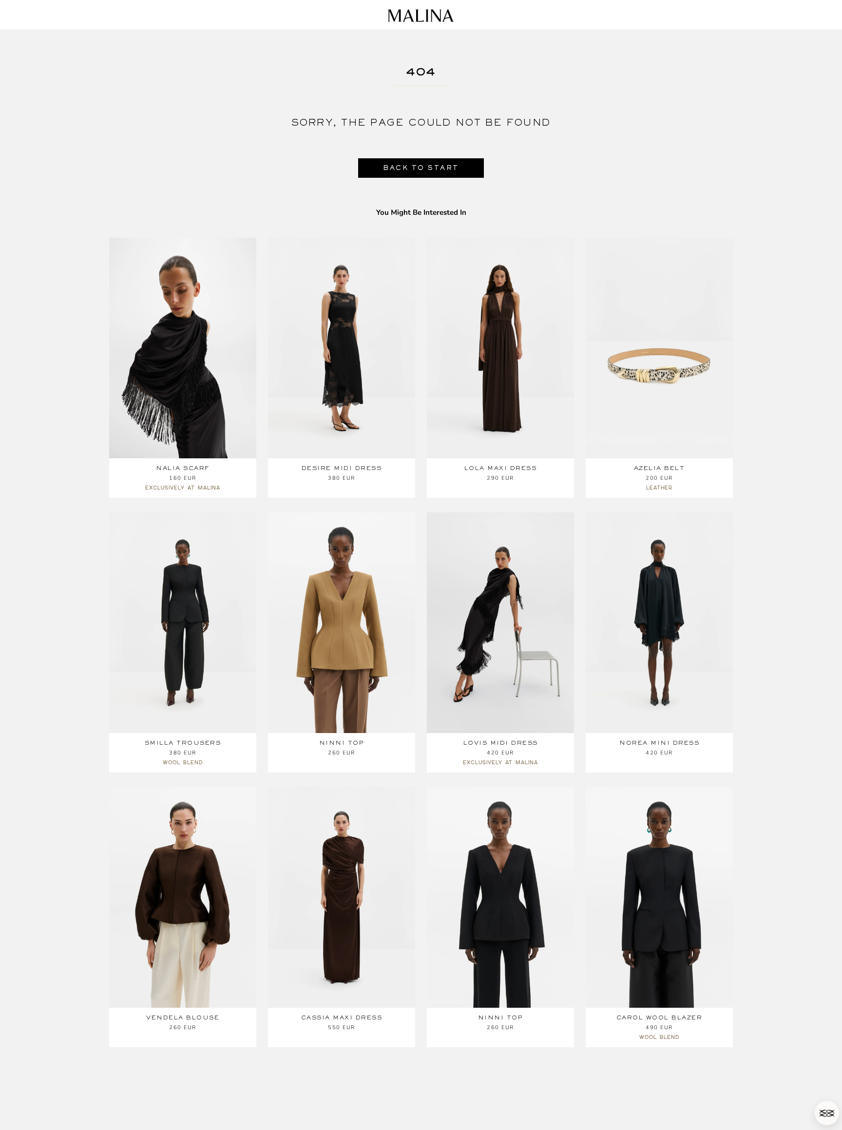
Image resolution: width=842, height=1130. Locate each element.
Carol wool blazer (659, 1017)
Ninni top (341, 742)
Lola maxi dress (500, 468)
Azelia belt (659, 468)
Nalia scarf (183, 468)
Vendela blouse (182, 1017)
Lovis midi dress (500, 742)
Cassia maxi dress (342, 1017)
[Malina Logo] (420, 15)
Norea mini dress (659, 742)
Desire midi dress (342, 468)
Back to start (421, 167)
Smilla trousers (183, 742)
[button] (827, 1113)
